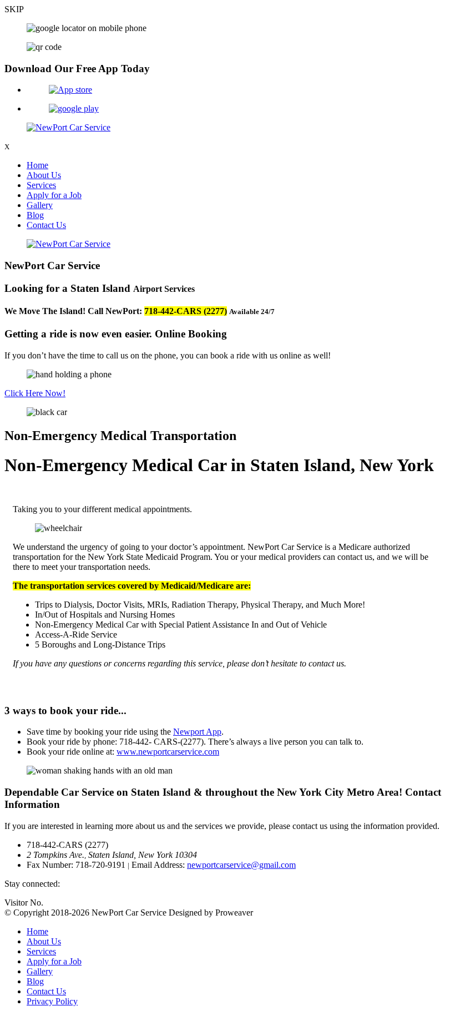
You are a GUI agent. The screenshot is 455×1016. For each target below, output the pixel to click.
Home (37, 165)
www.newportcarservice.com (168, 751)
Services (41, 185)
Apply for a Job (54, 195)
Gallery (40, 205)
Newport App (197, 731)
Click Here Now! (34, 393)
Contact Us (46, 225)
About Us (44, 175)
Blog (35, 215)
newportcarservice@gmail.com (241, 865)
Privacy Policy (52, 1001)
